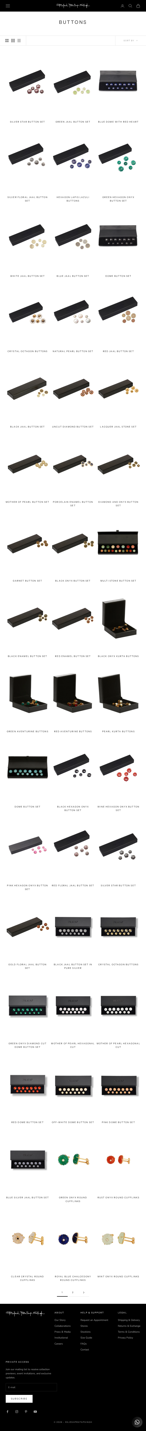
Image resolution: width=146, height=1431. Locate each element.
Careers (58, 1343)
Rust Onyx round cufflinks (118, 1197)
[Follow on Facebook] (7, 1411)
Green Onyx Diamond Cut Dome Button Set (28, 1045)
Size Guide (86, 1337)
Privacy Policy (125, 1337)
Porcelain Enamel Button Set (73, 504)
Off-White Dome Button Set (73, 1122)
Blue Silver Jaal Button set (27, 1197)
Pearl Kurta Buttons (118, 731)
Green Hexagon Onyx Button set (118, 199)
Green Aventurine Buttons (27, 731)
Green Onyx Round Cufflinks (73, 1199)
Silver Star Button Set (27, 121)
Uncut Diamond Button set (73, 426)
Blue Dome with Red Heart (118, 121)
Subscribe (19, 1398)
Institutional (61, 1337)
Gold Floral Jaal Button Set (27, 966)
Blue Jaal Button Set (73, 276)
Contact (84, 1349)
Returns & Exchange (129, 1326)
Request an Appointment (94, 1320)
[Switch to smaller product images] (13, 40)
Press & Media (62, 1332)
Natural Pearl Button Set (73, 351)
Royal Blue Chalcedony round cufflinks (73, 1278)
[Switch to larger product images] (7, 40)
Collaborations (62, 1326)
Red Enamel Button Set (73, 656)
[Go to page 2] (83, 1293)
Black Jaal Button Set (27, 426)
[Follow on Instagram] (17, 1411)
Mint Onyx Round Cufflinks (118, 1276)
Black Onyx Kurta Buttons (118, 656)
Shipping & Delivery (129, 1320)
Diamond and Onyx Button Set (118, 504)
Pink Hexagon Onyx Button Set (27, 887)
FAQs (83, 1343)
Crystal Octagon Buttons (27, 351)
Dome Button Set (118, 276)
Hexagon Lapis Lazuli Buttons (73, 199)
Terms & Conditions (129, 1332)
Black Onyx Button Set (73, 580)
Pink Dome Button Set (118, 1122)
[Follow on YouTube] (35, 1411)
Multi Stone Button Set (118, 580)
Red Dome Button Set (27, 1122)
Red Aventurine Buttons (73, 731)
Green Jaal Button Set (73, 121)
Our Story (60, 1320)
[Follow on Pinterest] (26, 1411)
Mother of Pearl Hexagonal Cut (73, 1045)
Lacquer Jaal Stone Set (118, 426)
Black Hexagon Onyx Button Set (73, 808)
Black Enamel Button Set (27, 656)
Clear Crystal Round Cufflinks (27, 1278)
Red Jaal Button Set (118, 351)
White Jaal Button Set (27, 276)
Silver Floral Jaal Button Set (27, 199)
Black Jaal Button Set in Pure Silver (73, 966)
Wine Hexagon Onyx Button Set (118, 808)
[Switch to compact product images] (19, 40)
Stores (84, 1326)
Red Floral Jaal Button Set (73, 885)
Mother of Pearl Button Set (27, 502)
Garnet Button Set (27, 580)
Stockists (85, 1332)
